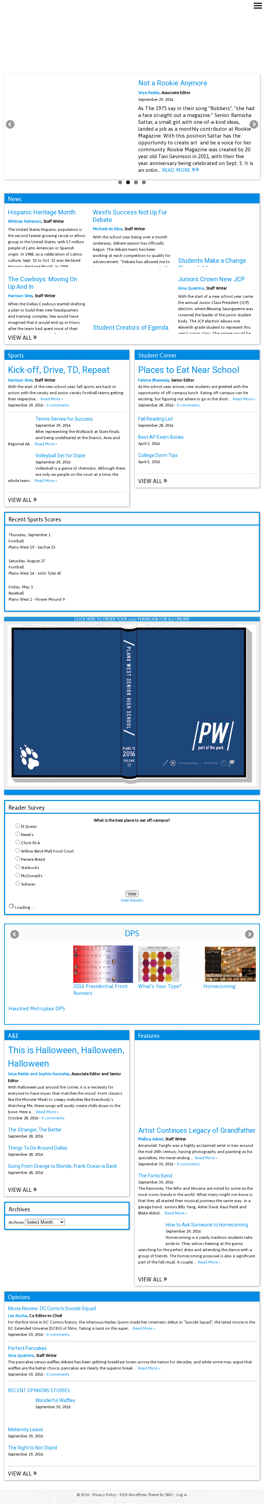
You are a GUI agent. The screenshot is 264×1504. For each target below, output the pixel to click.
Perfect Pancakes (27, 1348)
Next (253, 125)
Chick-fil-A (30, 843)
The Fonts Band (155, 1175)
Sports (16, 355)
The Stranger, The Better (35, 1129)
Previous (11, 125)
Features (149, 1035)
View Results (132, 900)
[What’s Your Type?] (168, 964)
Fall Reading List (155, 419)
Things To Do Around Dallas (37, 1148)
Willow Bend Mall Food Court (47, 851)
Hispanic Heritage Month (42, 212)
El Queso (29, 826)
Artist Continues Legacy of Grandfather (197, 1130)
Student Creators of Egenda (130, 327)
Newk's (27, 834)
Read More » (46, 444)
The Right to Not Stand (32, 1447)
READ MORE (180, 170)
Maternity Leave (25, 1429)
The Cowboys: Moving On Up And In (42, 282)
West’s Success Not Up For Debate (130, 216)
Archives (16, 1222)
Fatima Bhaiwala (153, 380)
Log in (181, 1495)
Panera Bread (33, 859)
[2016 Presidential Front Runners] (103, 964)
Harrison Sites (20, 295)
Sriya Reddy (149, 92)
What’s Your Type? (160, 986)
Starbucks (30, 867)
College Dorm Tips (158, 455)
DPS (132, 933)
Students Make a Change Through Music (212, 264)
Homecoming (219, 986)
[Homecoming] (233, 964)
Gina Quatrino (191, 288)
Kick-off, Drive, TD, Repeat (59, 370)
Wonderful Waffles (55, 1400)
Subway (28, 884)
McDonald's (31, 875)
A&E (13, 1035)
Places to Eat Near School (188, 370)
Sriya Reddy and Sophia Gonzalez (38, 1073)
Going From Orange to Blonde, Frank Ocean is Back (62, 1166)
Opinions (19, 1297)
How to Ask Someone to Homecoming (207, 1224)
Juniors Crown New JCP (211, 279)
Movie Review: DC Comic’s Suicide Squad (52, 1308)
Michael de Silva (107, 228)
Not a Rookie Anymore (172, 83)
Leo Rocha (17, 1315)
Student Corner (157, 355)
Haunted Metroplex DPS (36, 1008)
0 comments (57, 405)
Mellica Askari (150, 1139)
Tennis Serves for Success (64, 419)
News (14, 198)
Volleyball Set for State (60, 455)
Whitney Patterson (24, 221)
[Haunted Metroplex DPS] (38, 975)
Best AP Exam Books (161, 437)
